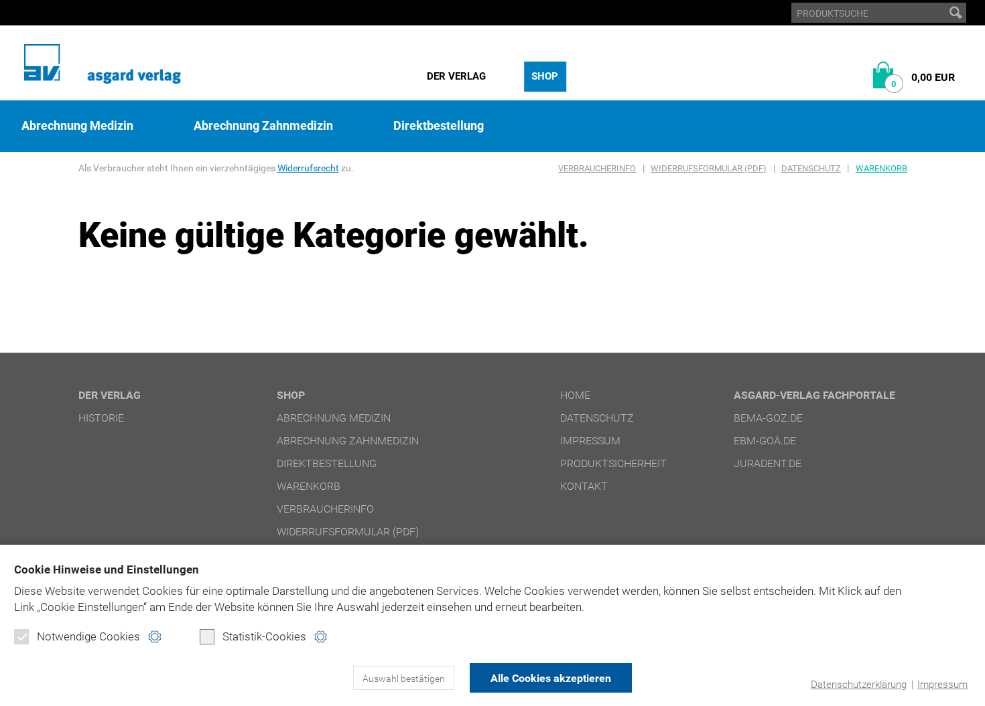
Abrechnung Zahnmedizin (263, 126)
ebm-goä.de (765, 440)
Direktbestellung (438, 126)
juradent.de (767, 463)
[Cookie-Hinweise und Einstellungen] (154, 636)
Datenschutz (811, 168)
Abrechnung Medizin (77, 126)
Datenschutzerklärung (859, 685)
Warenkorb (881, 168)
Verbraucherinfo (597, 168)
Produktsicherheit (613, 463)
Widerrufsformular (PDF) (709, 168)
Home (575, 395)
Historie (101, 418)
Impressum (942, 685)
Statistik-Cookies (264, 636)
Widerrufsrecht (308, 168)
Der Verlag (456, 76)
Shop (544, 76)
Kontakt (584, 486)
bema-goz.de (768, 418)
